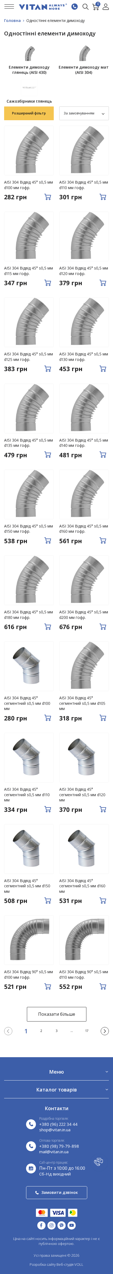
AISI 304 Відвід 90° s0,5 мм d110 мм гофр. (83, 974)
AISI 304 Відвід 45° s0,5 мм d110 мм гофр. (83, 184)
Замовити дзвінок (59, 1192)
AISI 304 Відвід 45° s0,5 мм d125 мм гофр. (28, 356)
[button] (99, 1162)
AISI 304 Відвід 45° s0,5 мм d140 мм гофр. (83, 442)
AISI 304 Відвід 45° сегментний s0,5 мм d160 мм (82, 886)
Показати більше (56, 1014)
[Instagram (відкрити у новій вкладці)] (51, 1225)
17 (86, 1030)
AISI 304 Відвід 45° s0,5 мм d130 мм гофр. (83, 356)
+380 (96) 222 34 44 (58, 1124)
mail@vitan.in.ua (54, 1151)
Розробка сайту (43, 1264)
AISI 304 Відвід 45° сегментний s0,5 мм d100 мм (27, 703)
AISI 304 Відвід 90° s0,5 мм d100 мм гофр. (28, 974)
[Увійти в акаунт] (106, 7)
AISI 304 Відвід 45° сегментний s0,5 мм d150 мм (27, 886)
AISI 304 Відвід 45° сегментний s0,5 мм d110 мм (27, 794)
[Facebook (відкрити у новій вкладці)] (41, 1225)
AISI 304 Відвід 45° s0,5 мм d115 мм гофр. (28, 270)
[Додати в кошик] (47, 197)
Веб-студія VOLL (69, 1264)
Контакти (57, 1108)
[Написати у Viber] (61, 1225)
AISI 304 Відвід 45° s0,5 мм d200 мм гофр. (83, 614)
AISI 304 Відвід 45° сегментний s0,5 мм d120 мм (82, 794)
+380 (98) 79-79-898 (59, 1146)
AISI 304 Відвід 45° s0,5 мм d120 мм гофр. (83, 270)
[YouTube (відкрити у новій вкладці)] (71, 1225)
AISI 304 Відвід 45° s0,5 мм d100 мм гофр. (28, 184)
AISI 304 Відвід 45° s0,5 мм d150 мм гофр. (28, 528)
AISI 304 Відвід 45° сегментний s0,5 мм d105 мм (82, 703)
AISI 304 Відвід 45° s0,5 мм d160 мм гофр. (83, 528)
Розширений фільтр (29, 113)
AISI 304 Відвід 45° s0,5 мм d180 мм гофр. (28, 614)
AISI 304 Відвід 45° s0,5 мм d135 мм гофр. (28, 442)
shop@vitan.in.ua (54, 1129)
